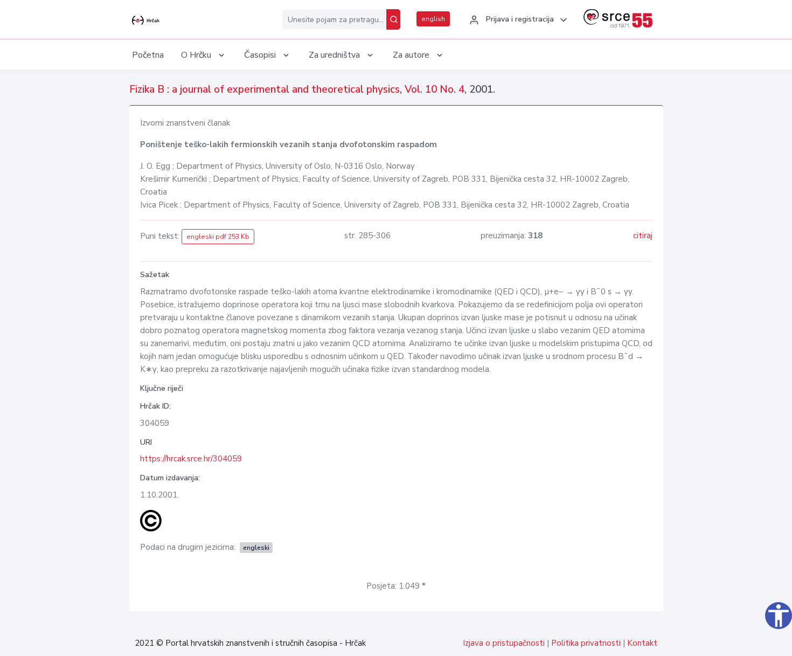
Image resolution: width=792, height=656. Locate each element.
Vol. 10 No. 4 (434, 89)
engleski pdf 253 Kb (217, 236)
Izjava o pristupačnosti (504, 643)
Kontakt (642, 643)
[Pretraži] (393, 19)
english (433, 19)
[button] (516, 20)
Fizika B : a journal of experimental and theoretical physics (264, 89)
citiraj (642, 235)
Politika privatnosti (586, 643)
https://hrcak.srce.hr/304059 (191, 458)
